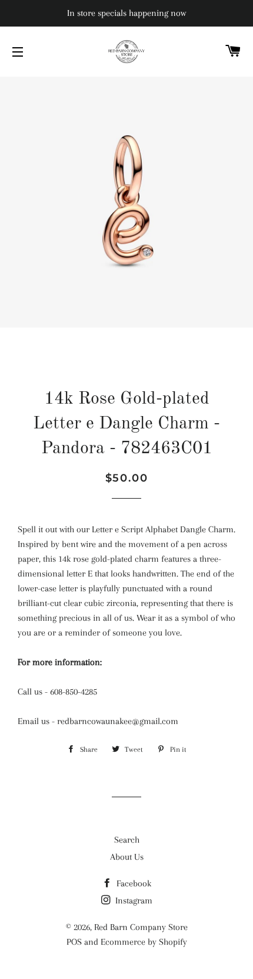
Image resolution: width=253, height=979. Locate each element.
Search (126, 839)
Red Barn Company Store (141, 927)
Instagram (132, 900)
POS (74, 942)
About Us (127, 857)
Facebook (132, 883)
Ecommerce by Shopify (144, 942)
